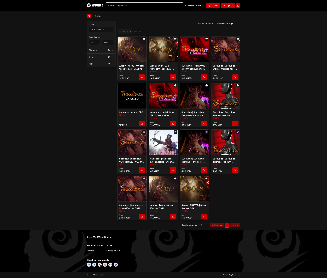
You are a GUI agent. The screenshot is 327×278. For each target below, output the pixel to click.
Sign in (229, 5)
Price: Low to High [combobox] (225, 23)
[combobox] (146, 5)
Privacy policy (113, 250)
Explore (215, 5)
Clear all (137, 31)
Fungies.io (236, 275)
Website (90, 250)
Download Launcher (194, 6)
